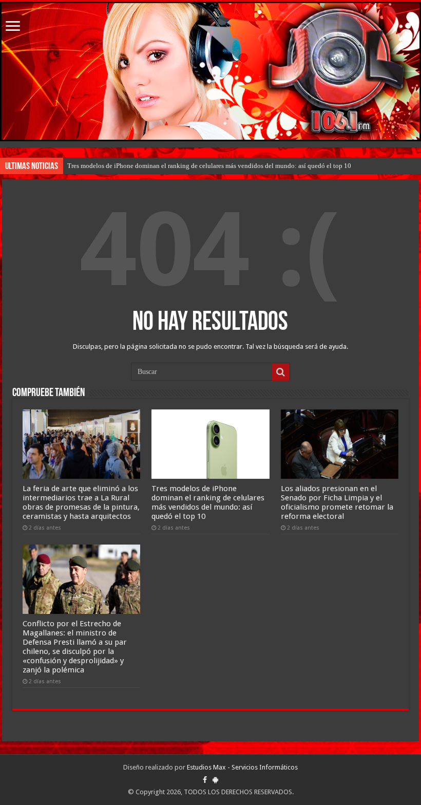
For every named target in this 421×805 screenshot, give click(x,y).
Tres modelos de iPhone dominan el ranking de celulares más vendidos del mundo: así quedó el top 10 (209, 166)
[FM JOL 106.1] (210, 71)
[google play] (215, 780)
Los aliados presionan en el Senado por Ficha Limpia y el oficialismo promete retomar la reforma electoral (337, 502)
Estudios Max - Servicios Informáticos (242, 767)
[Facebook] (205, 780)
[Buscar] (281, 372)
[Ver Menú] (13, 26)
